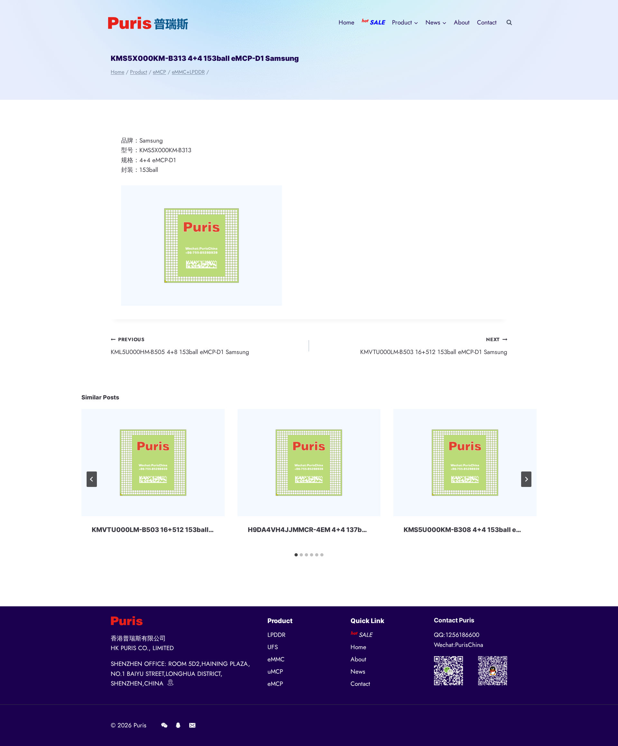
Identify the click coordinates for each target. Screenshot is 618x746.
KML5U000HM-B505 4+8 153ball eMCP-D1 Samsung (180, 346)
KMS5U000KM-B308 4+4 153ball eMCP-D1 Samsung (489, 530)
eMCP (275, 683)
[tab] (296, 554)
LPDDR (276, 634)
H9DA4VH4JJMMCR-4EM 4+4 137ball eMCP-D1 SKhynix (338, 530)
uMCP (275, 671)
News (358, 671)
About (462, 22)
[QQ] (178, 725)
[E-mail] (192, 725)
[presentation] (153, 462)
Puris (140, 725)
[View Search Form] (509, 22)
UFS (272, 647)
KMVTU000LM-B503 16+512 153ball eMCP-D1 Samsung (433, 346)
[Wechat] (164, 725)
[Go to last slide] (92, 479)
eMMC (276, 659)
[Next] (526, 479)
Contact (487, 22)
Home (346, 22)
